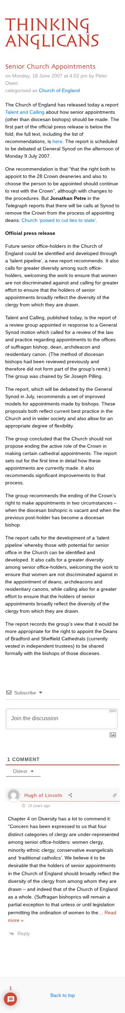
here (57, 141)
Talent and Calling (24, 112)
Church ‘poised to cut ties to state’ (59, 220)
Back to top (62, 995)
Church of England (59, 90)
